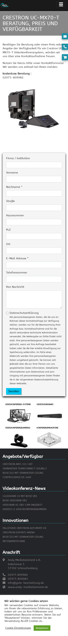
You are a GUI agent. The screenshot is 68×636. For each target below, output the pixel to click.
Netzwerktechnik (14, 541)
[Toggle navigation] (61, 4)
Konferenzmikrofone (47, 428)
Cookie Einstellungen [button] (18, 628)
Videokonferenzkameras (17, 428)
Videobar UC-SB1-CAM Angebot (22, 504)
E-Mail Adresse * (17, 258)
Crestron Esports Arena (19, 532)
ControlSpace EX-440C (17, 477)
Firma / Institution (18, 158)
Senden (13, 391)
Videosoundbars (45, 404)
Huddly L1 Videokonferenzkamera (25, 509)
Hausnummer (15, 215)
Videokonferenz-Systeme (18, 404)
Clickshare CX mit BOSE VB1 (20, 496)
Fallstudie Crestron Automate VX (24, 528)
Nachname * (14, 187)
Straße (10, 201)
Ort (8, 244)
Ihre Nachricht (15, 286)
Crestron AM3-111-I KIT (18, 464)
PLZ (8, 229)
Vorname (12, 172)
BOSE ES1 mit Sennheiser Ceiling (23, 472)
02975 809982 (18, 574)
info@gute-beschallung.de (26, 582)
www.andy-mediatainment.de (28, 587)
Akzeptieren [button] (42, 628)
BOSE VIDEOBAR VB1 (15, 500)
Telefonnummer (16, 272)
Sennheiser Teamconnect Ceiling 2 (25, 468)
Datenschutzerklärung (36, 348)
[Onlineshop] (65, 57)
